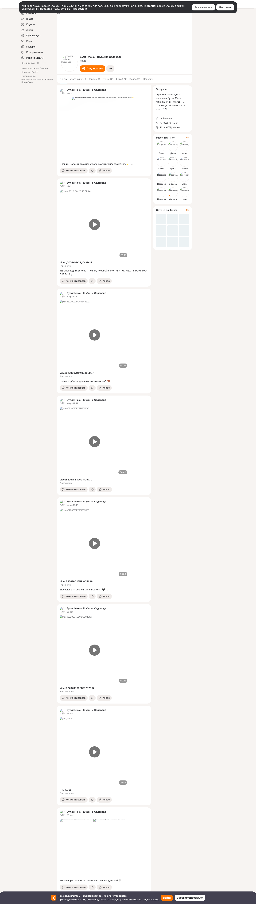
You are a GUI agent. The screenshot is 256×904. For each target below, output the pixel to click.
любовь (173, 184)
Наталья (161, 184)
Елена (161, 153)
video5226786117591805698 (76, 581)
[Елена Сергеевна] (184, 177)
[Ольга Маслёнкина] (161, 162)
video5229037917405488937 (77, 372)
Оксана (173, 199)
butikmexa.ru (166, 118)
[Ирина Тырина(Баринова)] (173, 162)
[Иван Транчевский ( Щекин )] (184, 146)
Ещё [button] (34, 72)
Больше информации (73, 8)
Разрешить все (203, 7)
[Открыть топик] (104, 164)
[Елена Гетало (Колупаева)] (161, 146)
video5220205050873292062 (77, 688)
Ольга (161, 168)
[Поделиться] (92, 170)
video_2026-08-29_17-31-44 (76, 262)
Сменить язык (28, 63)
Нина (184, 199)
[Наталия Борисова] (161, 192)
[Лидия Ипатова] (184, 162)
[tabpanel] (104, 489)
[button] (92, 68)
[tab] (63, 79)
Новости (25, 72)
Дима (173, 153)
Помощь (44, 68)
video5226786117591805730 (76, 479)
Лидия (184, 168)
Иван (184, 153)
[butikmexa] (62, 91)
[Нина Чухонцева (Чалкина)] (184, 192)
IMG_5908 (66, 789)
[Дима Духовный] (173, 146)
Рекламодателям (29, 68)
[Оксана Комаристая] (173, 192)
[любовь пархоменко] (173, 177)
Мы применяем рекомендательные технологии (37, 79)
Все (187, 137)
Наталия (161, 199)
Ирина (173, 168)
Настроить (225, 7)
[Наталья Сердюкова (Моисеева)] (161, 177)
